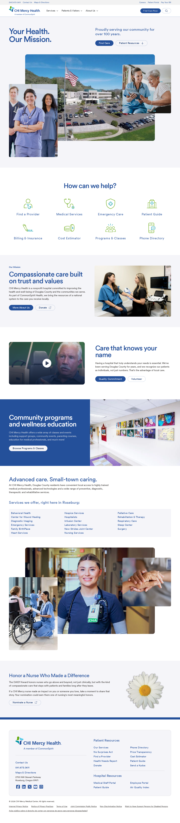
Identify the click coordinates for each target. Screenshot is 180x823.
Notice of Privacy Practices (42, 806)
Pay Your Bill (166, 2)
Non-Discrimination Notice (111, 806)
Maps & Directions (41, 2)
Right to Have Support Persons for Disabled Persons (146, 806)
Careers (142, 2)
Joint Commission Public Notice (83, 806)
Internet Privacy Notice (18, 806)
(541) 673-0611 (15, 2)
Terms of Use (61, 806)
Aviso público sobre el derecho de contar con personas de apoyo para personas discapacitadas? (48, 811)
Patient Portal (153, 2)
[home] (25, 11)
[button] (52, 11)
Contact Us (27, 2)
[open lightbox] (47, 363)
